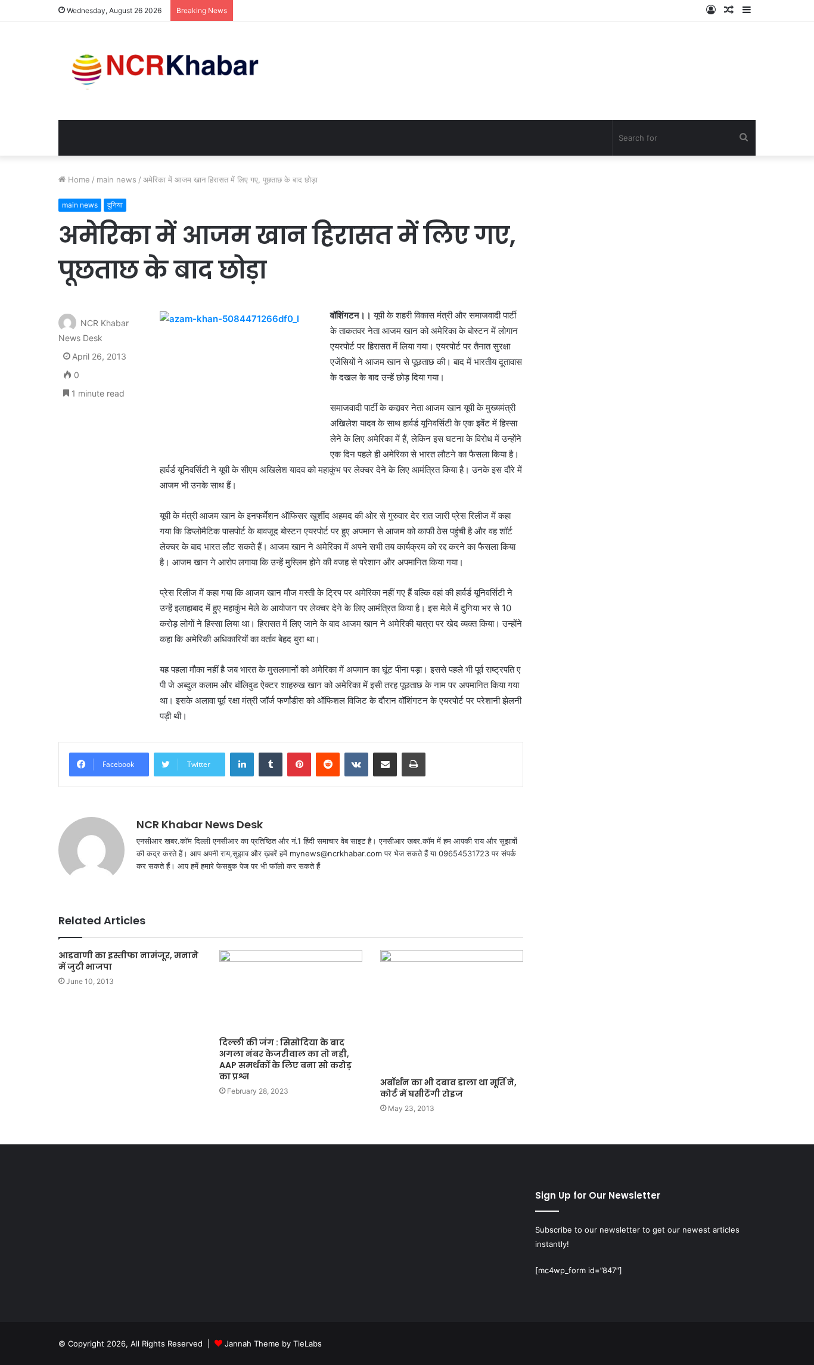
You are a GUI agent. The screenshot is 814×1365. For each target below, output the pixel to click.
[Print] (413, 764)
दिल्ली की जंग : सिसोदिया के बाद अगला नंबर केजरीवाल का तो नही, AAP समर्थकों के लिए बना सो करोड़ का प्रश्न (285, 1059)
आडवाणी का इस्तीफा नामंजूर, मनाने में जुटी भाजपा (128, 961)
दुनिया (115, 204)
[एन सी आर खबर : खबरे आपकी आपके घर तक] (168, 70)
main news (116, 179)
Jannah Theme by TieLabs (273, 1343)
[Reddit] (328, 764)
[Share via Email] (385, 764)
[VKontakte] (356, 764)
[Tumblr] (270, 764)
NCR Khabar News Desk (199, 824)
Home (78, 179)
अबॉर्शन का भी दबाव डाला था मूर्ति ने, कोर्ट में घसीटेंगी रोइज (448, 1088)
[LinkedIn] (242, 764)
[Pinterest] (299, 764)
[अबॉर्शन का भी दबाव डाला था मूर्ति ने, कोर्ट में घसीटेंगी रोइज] (451, 1010)
